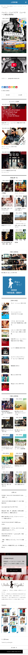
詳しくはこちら (14, 570)
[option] (14, 263)
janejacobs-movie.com (13, 78)
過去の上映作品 (6, 90)
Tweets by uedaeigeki (7, 642)
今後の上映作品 (14, 252)
